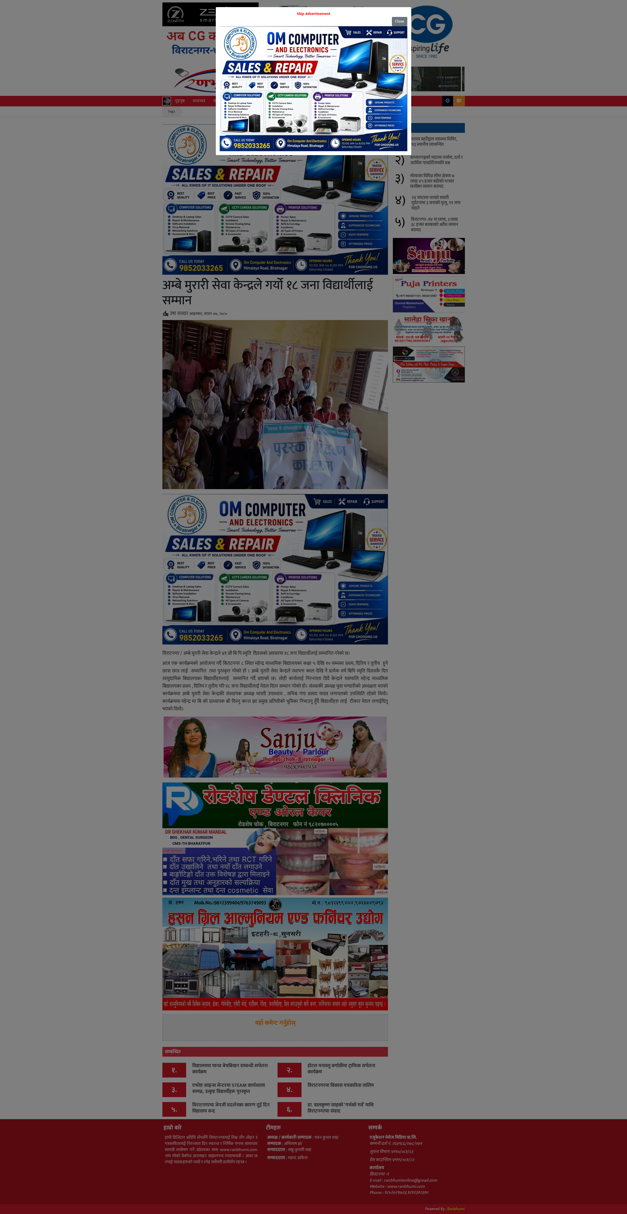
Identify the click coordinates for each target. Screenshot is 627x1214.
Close (399, 21)
